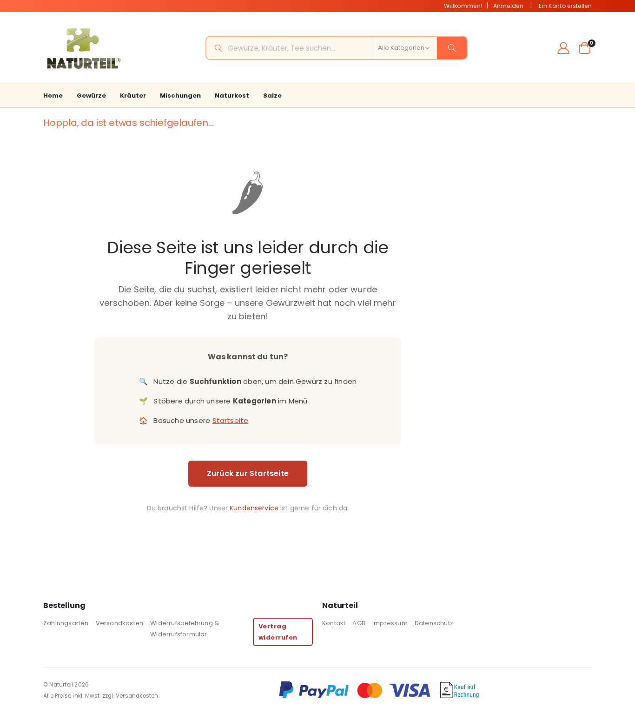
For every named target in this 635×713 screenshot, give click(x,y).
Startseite (230, 420)
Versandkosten (120, 623)
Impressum (390, 623)
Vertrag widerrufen (278, 631)
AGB (358, 623)
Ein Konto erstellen (565, 6)
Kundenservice (254, 508)
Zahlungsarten (66, 623)
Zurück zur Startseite (248, 473)
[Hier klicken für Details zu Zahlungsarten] (435, 690)
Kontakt (333, 623)
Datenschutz (434, 623)
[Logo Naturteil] (82, 48)
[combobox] (336, 48)
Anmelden (508, 6)
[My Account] (563, 48)
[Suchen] (452, 48)
